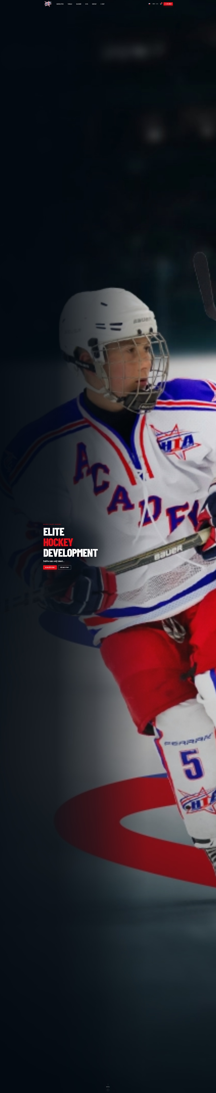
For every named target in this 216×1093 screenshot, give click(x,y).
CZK (153, 3)
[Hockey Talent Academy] (48, 3)
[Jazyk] (149, 3)
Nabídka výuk (60, 4)
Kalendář (78, 4)
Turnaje (70, 4)
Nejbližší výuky (50, 567)
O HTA (86, 4)
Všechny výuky (64, 567)
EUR (157, 3)
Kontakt (94, 4)
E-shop (102, 4)
